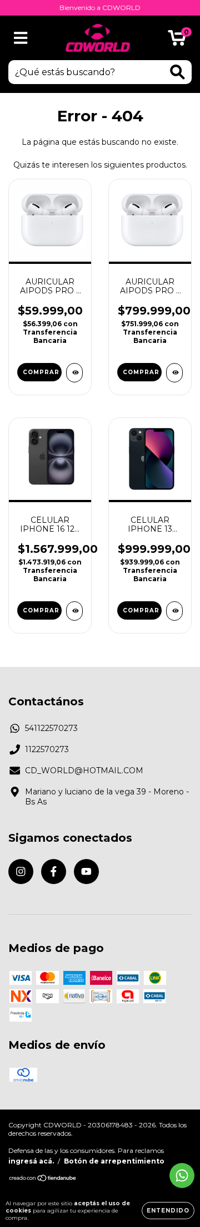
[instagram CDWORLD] (20, 871)
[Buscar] (177, 72)
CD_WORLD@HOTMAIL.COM (84, 770)
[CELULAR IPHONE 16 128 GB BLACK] (74, 611)
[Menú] (20, 38)
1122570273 (47, 749)
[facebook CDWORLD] (53, 871)
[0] (177, 41)
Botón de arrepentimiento (114, 1161)
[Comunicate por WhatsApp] (181, 1175)
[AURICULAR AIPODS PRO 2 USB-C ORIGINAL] (174, 372)
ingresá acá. (31, 1161)
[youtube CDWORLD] (86, 871)
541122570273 (51, 728)
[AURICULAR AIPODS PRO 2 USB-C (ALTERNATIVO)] (74, 372)
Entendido (168, 1210)
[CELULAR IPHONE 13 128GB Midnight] (174, 611)
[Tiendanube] (43, 1179)
